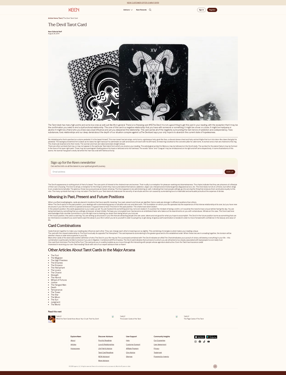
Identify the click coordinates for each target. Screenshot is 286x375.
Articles (73, 344)
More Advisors (103, 360)
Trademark (158, 352)
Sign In (201, 10)
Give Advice (130, 352)
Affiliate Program (132, 348)
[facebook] (200, 342)
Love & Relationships (106, 344)
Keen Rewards (141, 10)
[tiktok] (204, 342)
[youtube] (208, 342)
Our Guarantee (159, 340)
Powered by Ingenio (161, 356)
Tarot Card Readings (105, 352)
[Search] (150, 9)
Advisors (126, 10)
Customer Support (133, 344)
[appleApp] (199, 338)
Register (212, 10)
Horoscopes (75, 348)
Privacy (156, 348)
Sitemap (129, 356)
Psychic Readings (105, 340)
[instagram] (195, 342)
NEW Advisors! (103, 356)
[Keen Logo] (74, 10)
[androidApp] (211, 338)
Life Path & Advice (105, 348)
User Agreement (160, 344)
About (73, 340)
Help (128, 340)
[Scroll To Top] (215, 366)
